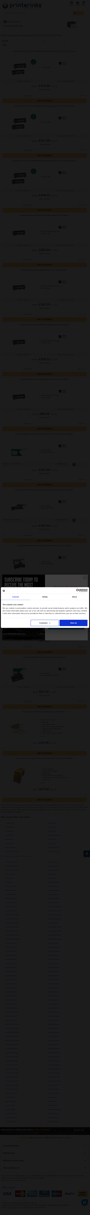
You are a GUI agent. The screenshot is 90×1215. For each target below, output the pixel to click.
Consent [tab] (15, 597)
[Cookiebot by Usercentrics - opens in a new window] (77, 590)
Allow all (73, 623)
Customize (43, 623)
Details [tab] (45, 597)
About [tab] (74, 597)
